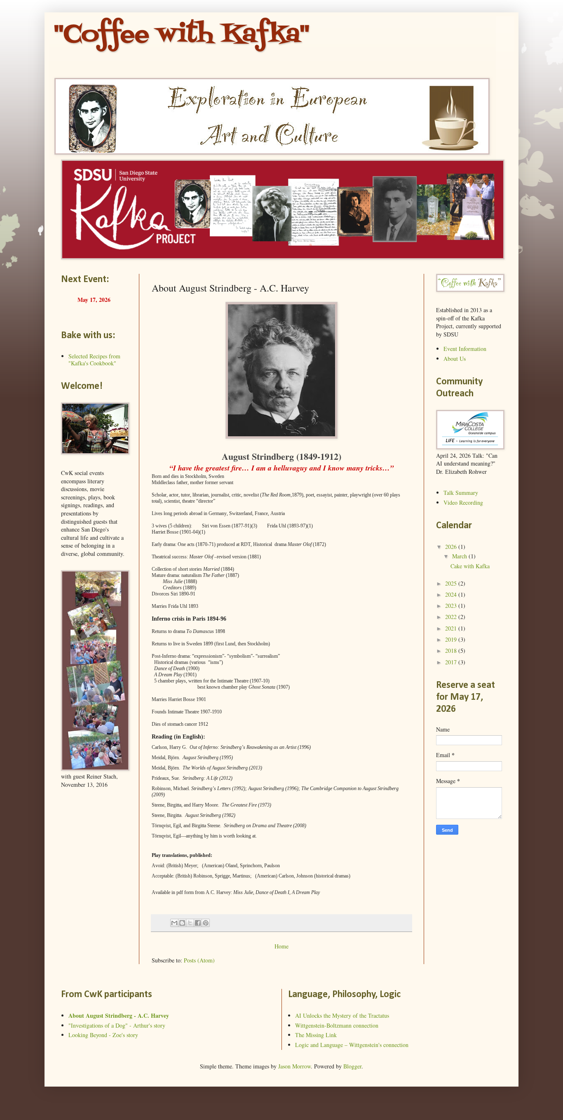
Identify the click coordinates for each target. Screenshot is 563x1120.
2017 (451, 662)
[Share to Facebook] (198, 923)
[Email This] (174, 923)
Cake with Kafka (470, 566)
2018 (451, 650)
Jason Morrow (294, 1066)
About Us (454, 358)
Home (281, 946)
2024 (451, 594)
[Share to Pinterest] (206, 923)
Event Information (464, 349)
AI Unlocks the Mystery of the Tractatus (342, 1015)
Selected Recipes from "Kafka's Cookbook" (94, 359)
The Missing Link (316, 1035)
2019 (451, 639)
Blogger (352, 1066)
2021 (451, 628)
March (460, 556)
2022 (451, 617)
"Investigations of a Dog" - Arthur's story (116, 1025)
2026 (451, 547)
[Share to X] (190, 923)
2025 (451, 583)
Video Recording (463, 502)
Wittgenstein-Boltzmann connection (336, 1025)
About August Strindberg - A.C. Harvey (118, 1015)
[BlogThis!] (182, 923)
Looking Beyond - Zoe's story (103, 1035)
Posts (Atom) (199, 960)
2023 (451, 605)
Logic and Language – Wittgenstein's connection (351, 1045)
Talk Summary (460, 492)
